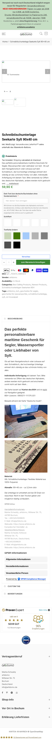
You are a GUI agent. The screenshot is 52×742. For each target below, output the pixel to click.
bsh (17, 291)
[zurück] (4, 71)
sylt (3, 297)
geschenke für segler (29, 291)
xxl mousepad (12, 297)
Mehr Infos (43, 610)
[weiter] (47, 71)
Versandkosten (22, 144)
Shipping (17, 160)
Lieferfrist (33, 144)
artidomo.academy (26, 27)
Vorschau (26, 257)
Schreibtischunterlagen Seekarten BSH (18, 287)
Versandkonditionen (36, 6)
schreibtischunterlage (37, 294)
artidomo (13, 277)
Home (5, 41)
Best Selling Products (22, 284)
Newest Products (39, 284)
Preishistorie (11, 156)
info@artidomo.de (9, 687)
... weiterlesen (13, 183)
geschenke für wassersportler (14, 294)
